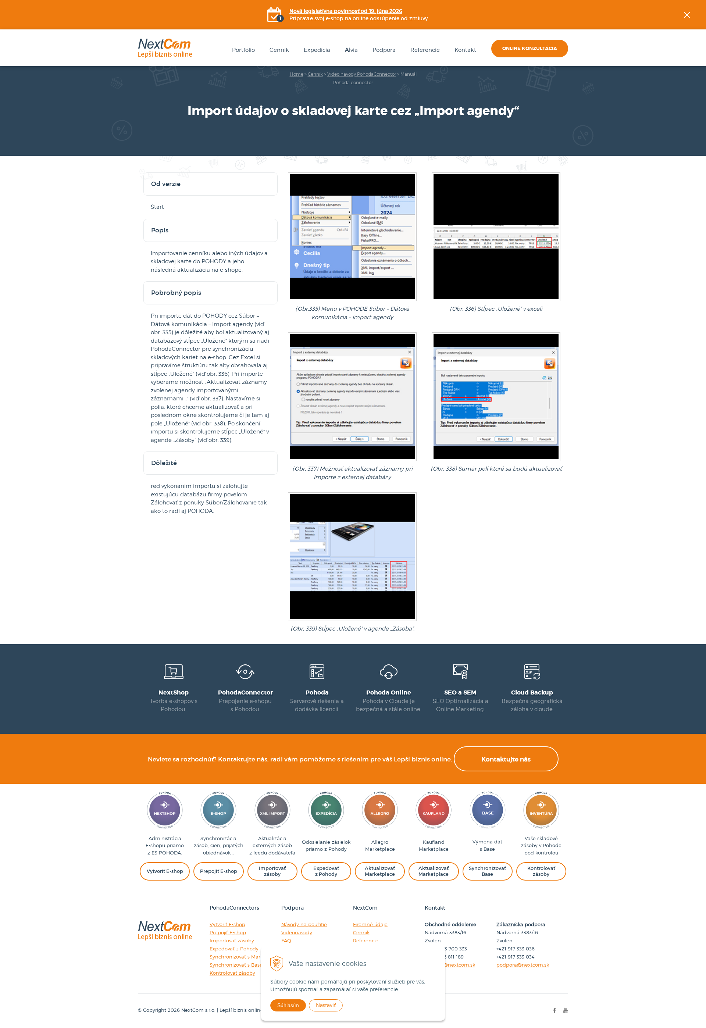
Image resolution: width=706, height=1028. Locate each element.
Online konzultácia (529, 48)
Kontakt (465, 50)
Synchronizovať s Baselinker (243, 965)
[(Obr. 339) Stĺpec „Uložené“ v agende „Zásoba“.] (352, 620)
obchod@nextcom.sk (450, 965)
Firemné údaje (370, 924)
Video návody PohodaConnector (361, 74)
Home (296, 74)
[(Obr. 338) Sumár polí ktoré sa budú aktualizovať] (496, 460)
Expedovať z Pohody (234, 949)
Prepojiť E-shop (228, 932)
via (351, 50)
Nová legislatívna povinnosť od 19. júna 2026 (345, 11)
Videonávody (296, 932)
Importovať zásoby (232, 940)
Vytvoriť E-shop (227, 924)
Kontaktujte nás (506, 759)
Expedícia (317, 50)
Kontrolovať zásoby (232, 973)
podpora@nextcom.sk (522, 965)
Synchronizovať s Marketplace (245, 957)
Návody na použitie (304, 924)
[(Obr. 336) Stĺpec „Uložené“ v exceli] (496, 300)
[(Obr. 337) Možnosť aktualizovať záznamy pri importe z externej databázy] (352, 460)
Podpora (384, 50)
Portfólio (243, 50)
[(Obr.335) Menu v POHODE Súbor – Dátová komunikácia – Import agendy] (352, 300)
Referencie (425, 50)
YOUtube (701, 126)
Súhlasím (288, 1005)
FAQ (286, 940)
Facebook (701, 90)
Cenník (279, 50)
